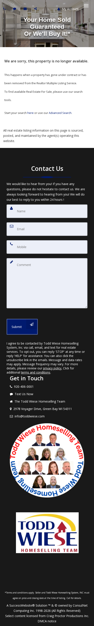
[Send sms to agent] (15, 9)
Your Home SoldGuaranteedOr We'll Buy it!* (47, 26)
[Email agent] (26, 9)
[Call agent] (5, 9)
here (30, 113)
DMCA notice (47, 621)
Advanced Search (60, 113)
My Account (70, 9)
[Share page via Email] (36, 9)
